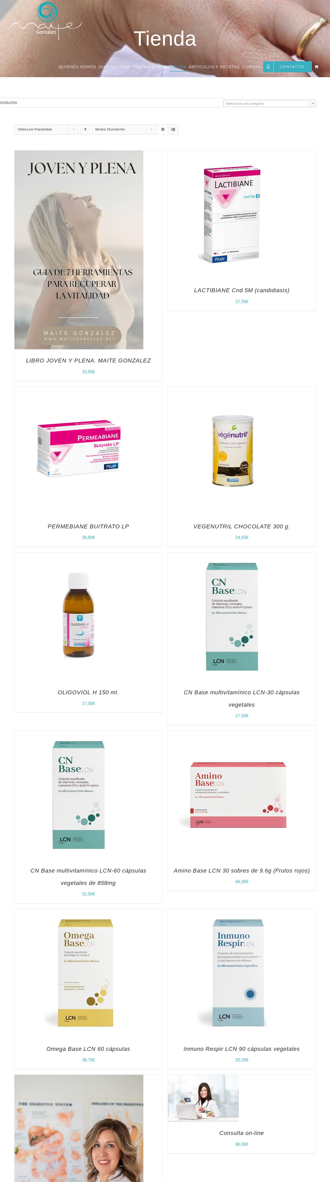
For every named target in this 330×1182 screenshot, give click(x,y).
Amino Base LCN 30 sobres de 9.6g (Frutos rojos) (242, 870)
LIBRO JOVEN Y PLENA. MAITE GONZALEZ (88, 360)
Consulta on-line (241, 1133)
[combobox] (269, 103)
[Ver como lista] (173, 130)
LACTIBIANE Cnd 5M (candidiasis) (242, 290)
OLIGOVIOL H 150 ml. (88, 692)
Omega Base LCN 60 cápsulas (88, 1049)
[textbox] (270, 103)
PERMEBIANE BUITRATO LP (88, 526)
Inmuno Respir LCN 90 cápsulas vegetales (242, 1049)
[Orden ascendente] (85, 129)
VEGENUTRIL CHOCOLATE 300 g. (241, 526)
